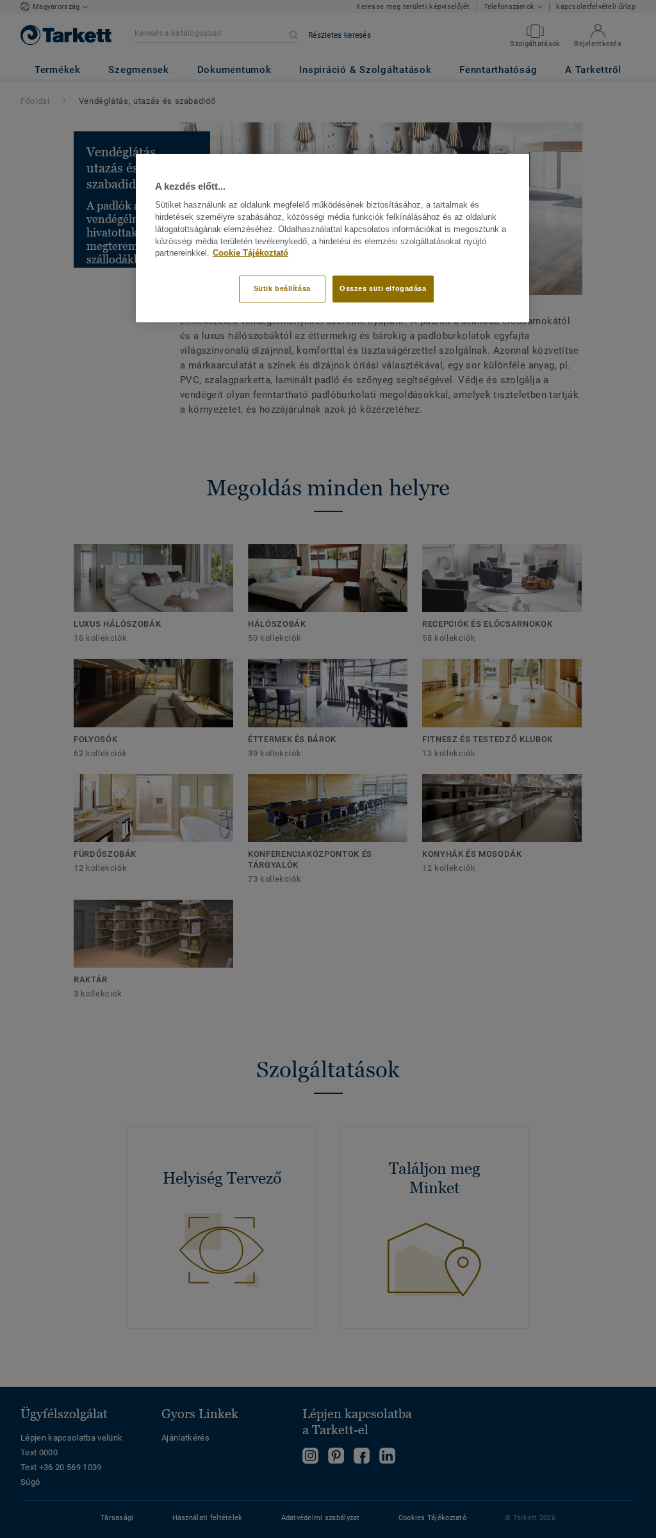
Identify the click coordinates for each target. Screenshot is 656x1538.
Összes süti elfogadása (383, 288)
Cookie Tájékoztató (250, 253)
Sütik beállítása (282, 288)
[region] (332, 238)
